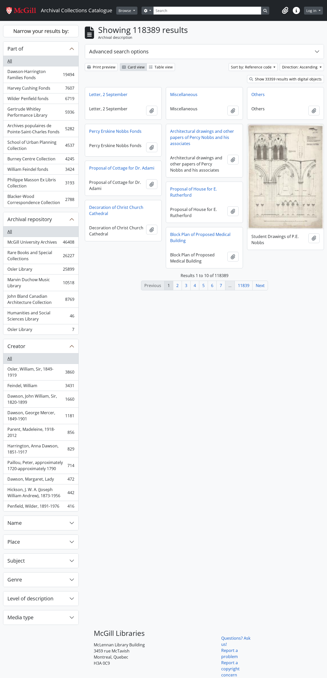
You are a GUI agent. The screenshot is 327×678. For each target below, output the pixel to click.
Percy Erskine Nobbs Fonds (115, 131)
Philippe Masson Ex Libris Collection (40, 183)
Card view (136, 67)
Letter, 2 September (108, 94)
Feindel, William (40, 387)
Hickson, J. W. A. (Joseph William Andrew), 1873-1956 (40, 492)
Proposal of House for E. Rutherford (193, 192)
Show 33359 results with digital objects (288, 79)
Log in (312, 10)
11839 (243, 285)
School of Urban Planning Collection (40, 145)
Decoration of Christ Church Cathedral (116, 210)
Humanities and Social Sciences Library (40, 316)
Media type (20, 617)
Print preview (103, 67)
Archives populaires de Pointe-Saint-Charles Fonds (40, 129)
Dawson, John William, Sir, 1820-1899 (40, 399)
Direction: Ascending (300, 67)
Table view (163, 67)
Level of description (30, 598)
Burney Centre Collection (40, 160)
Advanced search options (119, 51)
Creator (16, 346)
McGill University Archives (40, 243)
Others (258, 94)
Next (260, 285)
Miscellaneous (183, 94)
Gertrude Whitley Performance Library (40, 112)
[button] (285, 10)
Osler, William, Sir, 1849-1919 (40, 372)
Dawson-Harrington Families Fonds (40, 74)
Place (13, 541)
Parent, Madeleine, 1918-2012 (40, 432)
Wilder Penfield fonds (40, 100)
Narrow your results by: (41, 31)
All (9, 61)
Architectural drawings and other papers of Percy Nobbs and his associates (202, 137)
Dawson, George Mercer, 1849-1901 (40, 416)
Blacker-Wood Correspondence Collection (40, 199)
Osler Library (40, 270)
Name (14, 522)
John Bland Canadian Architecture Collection (40, 299)
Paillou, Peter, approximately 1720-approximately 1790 (40, 465)
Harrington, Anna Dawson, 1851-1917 (40, 449)
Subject (16, 560)
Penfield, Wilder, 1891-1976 (40, 507)
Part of (15, 48)
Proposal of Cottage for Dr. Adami (121, 168)
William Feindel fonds (40, 170)
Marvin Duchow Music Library (40, 283)
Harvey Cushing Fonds (40, 89)
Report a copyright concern (230, 669)
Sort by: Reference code (252, 67)
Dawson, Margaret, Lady (40, 480)
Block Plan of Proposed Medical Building (200, 237)
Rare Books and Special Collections (40, 255)
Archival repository (29, 219)
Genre (14, 579)
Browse (125, 10)
